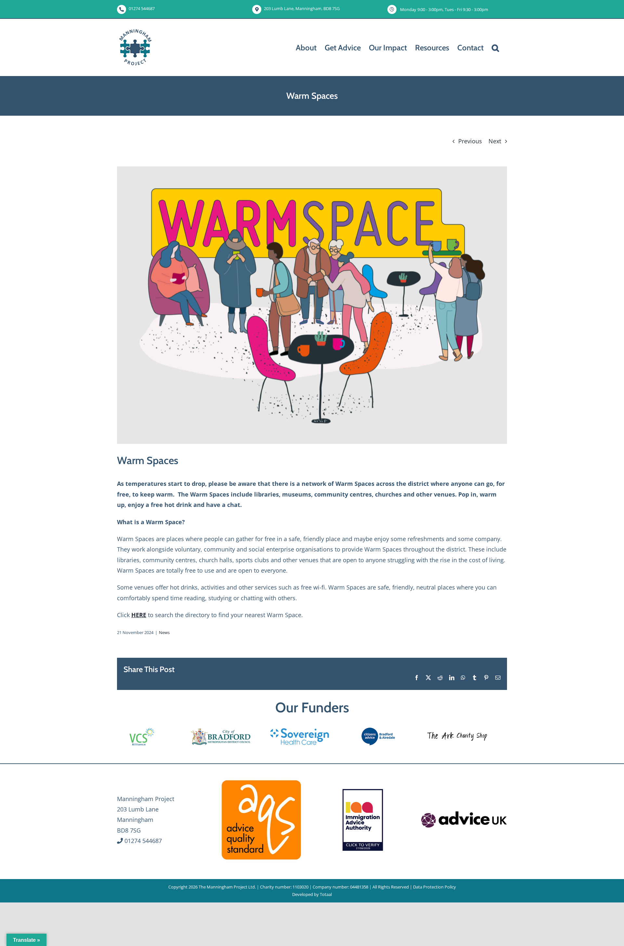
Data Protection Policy (434, 887)
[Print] (261, 780)
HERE (138, 615)
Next (494, 141)
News (164, 632)
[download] (464, 811)
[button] (495, 47)
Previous (470, 141)
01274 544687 (142, 8)
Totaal (326, 894)
